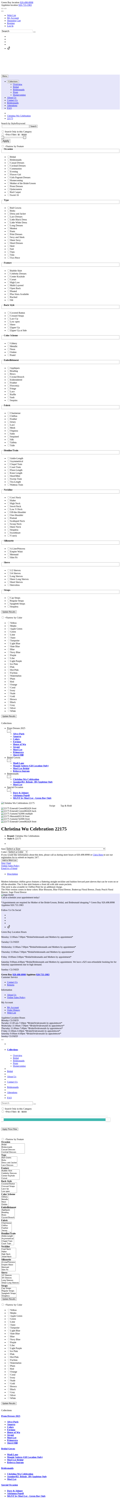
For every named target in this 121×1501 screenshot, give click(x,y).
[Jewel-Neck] (8, 1257)
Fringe (13, 388)
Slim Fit (13, 557)
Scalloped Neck (17, 521)
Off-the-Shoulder (18, 512)
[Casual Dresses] (13, 1149)
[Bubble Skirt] (10, 1171)
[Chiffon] (6, 1225)
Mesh (12, 428)
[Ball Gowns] (9, 1158)
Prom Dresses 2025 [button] (16, 728)
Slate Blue (15, 646)
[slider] (108, 1119)
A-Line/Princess (17, 548)
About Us (11, 995)
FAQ (9, 1097)
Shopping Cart (14, 20)
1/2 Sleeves (15, 570)
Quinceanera (16, 189)
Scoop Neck (16, 524)
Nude (12, 693)
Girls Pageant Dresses (20, 177)
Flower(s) (14, 385)
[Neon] (5, 1202)
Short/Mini (15, 476)
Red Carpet (15, 192)
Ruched (13, 297)
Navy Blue (15, 652)
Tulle (12, 445)
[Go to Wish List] (5, 8)
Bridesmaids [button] (13, 773)
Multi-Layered (16, 285)
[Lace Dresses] (9, 1165)
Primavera (18, 752)
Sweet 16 (14, 195)
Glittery (13, 343)
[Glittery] (5, 1197)
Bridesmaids (16, 160)
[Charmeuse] (6, 1223)
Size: (3, 849)
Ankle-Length (16, 458)
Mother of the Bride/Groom (23, 183)
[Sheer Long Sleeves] (10, 1283)
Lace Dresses (16, 216)
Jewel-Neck (15, 506)
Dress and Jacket (18, 213)
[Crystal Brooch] (8, 1217)
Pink (12, 667)
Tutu (12, 255)
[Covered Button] (9, 1184)
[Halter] (8, 1252)
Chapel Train (16, 464)
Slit (11, 300)
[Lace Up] (9, 1189)
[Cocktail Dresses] (13, 1152)
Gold (12, 696)
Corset (13, 279)
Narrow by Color (14, 617)
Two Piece (15, 258)
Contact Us (12, 982)
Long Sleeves (16, 576)
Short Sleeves (16, 582)
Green (13, 631)
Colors (16, 739)
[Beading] (8, 1212)
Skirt (12, 246)
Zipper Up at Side (18, 330)
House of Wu (19, 744)
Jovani (16, 747)
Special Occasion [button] (15, 787)
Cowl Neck (15, 497)
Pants (12, 231)
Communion (16, 168)
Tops (12, 252)
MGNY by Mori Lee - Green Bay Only (32, 798)
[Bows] (8, 1215)
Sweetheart (15, 533)
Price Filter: (11, 134)
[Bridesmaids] (13, 1147)
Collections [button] (12, 1049)
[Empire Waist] (8, 1265)
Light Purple (16, 661)
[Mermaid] (8, 1267)
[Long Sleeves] (10, 1280)
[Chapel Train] (7, 1241)
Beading (14, 371)
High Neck (15, 503)
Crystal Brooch (17, 377)
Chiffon (13, 416)
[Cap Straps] (8, 1288)
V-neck (13, 535)
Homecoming (16, 180)
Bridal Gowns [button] (13, 757)
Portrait (13, 518)
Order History (13, 1010)
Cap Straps (15, 598)
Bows (12, 374)
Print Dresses (16, 234)
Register (11, 23)
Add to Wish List (9, 860)
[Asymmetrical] (7, 1238)
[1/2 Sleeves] (10, 1275)
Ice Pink (14, 664)
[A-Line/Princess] (8, 1262)
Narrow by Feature (15, 146)
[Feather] (6, 1228)
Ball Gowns (15, 208)
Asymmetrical (16, 461)
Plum (12, 678)
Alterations (12, 1092)
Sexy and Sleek (17, 237)
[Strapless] (8, 1296)
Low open (15, 321)
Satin (12, 433)
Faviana (17, 741)
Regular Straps (17, 600)
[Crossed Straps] (9, 1186)
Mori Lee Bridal (21, 768)
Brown (13, 699)
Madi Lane (18, 763)
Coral (12, 687)
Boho (12, 211)
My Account (13, 18)
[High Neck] (8, 1254)
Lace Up (14, 318)
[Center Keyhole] (10, 1176)
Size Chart (6, 863)
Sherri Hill (18, 755)
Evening (14, 171)
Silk (12, 439)
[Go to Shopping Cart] (2, 8)
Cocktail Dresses (18, 165)
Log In (10, 26)
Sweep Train (16, 479)
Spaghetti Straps (17, 603)
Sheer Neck (15, 527)
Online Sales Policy (10, 866)
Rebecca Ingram (21, 771)
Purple (13, 655)
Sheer (12, 324)
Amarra (17, 736)
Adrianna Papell (21, 795)
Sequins (13, 400)
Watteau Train (16, 484)
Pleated (13, 291)
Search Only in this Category (18, 131)
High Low (15, 282)
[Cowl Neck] (8, 1249)
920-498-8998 (26, 2)
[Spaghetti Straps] (8, 1293)
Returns (10, 985)
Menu (4, 76)
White (13, 711)
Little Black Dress (18, 219)
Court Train (15, 467)
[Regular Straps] (8, 1291)
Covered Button (17, 313)
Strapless (14, 530)
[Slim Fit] (8, 1270)
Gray (12, 705)
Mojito (13, 626)
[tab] (63, 741)
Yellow (13, 623)
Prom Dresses (16, 186)
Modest (13, 228)
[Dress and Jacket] (9, 1163)
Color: (4, 852)
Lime (12, 634)
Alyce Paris (18, 734)
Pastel (12, 355)
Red (12, 681)
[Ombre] (5, 1204)
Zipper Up (15, 327)
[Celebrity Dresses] (10, 1173)
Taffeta (13, 442)
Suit (12, 249)
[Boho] (9, 1160)
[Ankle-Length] (7, 1236)
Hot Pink (14, 670)
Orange (13, 684)
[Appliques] (8, 1210)
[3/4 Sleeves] (10, 1278)
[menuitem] (63, 15)
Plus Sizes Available (19, 294)
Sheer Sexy (15, 240)
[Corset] (10, 1178)
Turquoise (14, 640)
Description (12, 874)
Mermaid (14, 554)
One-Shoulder (16, 515)
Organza (14, 430)
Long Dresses (16, 225)
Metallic (14, 346)
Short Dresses (16, 243)
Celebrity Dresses (18, 273)
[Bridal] (13, 1144)
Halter (13, 500)
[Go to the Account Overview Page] (2, 11)
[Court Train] (7, 1243)
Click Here (98, 854)
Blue (12, 649)
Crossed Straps (17, 316)
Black (13, 702)
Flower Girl (15, 174)
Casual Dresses (17, 163)
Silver (13, 708)
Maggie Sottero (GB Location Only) (31, 766)
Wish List (11, 15)
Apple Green (16, 629)
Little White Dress (18, 222)
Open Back (15, 288)
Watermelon (15, 676)
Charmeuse (15, 413)
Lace (12, 391)
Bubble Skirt (16, 270)
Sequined (14, 436)
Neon (12, 349)
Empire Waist (16, 551)
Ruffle (13, 394)
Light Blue (15, 643)
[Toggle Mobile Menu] (2, 1039)
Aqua (12, 637)
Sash (12, 397)
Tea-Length (15, 482)
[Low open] (9, 1191)
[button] (13, 81)
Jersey (13, 422)
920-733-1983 (25, 5)
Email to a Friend (9, 868)
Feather (13, 382)
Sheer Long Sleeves (19, 579)
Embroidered (16, 380)
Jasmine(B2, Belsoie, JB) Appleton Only (33, 782)
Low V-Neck (16, 509)
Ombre (13, 352)
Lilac (12, 658)
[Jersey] (6, 1230)
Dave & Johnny (21, 793)
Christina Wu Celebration (26, 779)
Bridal (13, 157)
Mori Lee (17, 749)
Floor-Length (16, 470)
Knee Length (16, 473)
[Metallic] (5, 1199)
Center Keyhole (17, 276)
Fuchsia (13, 673)
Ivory (12, 690)
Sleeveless (15, 585)
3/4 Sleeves (15, 573)
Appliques (15, 368)
